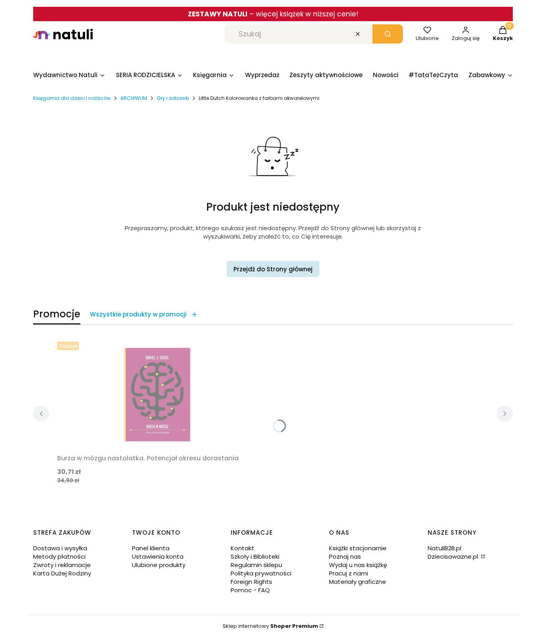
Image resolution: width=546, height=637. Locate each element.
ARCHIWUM (133, 98)
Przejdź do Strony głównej (273, 269)
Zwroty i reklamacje (62, 565)
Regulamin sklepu (256, 565)
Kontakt (242, 548)
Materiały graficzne (357, 581)
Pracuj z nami (348, 573)
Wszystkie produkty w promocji (138, 314)
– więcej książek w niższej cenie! (273, 14)
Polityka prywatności (261, 573)
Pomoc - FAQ (250, 590)
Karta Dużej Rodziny (62, 573)
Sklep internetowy (270, 626)
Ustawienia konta (157, 556)
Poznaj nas (345, 556)
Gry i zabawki (173, 98)
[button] (388, 34)
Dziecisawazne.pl (454, 556)
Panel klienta (150, 548)
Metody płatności (59, 556)
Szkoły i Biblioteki (255, 556)
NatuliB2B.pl (444, 548)
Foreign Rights (251, 581)
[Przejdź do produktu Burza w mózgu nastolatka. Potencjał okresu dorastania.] (157, 394)
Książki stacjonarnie (358, 548)
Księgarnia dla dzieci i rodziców (72, 98)
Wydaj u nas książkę (358, 565)
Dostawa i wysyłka (60, 548)
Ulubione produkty (158, 565)
